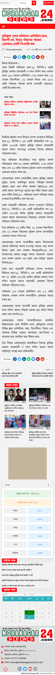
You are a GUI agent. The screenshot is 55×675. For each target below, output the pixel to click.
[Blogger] (35, 669)
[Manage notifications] (6, 669)
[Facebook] (19, 669)
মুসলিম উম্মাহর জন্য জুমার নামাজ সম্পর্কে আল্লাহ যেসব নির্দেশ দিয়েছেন (25, 580)
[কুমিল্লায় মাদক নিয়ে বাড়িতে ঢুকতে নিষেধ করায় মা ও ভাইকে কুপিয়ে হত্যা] (45, 126)
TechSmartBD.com (47, 673)
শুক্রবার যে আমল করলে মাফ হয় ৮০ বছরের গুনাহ (18, 586)
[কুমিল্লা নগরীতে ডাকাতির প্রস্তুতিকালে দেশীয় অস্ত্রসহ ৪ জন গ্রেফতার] (45, 105)
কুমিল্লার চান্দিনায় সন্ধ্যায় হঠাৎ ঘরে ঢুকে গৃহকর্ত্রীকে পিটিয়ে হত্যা (22, 565)
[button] (3, 26)
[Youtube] (30, 669)
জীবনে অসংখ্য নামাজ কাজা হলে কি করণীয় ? (17, 570)
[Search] (34, 3)
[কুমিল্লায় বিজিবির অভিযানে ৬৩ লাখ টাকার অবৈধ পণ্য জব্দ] (45, 115)
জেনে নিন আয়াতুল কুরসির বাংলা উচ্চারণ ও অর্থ (17, 575)
